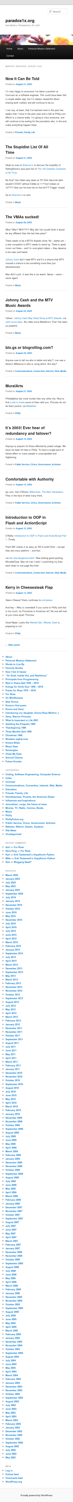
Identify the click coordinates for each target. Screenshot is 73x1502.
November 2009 (13, 1121)
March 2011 (11, 1061)
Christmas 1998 (13, 735)
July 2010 (10, 1091)
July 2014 (10, 957)
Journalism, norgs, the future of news (26, 804)
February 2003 (13, 1423)
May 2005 (10, 1323)
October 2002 (12, 1438)
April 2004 (10, 1371)
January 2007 (12, 1248)
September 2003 (14, 1397)
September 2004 (14, 1353)
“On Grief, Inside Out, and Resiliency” (26, 675)
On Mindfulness (14, 697)
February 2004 (13, 1379)
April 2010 (10, 1102)
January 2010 (12, 1114)
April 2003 (10, 1416)
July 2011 (10, 1046)
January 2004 (12, 1382)
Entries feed (12, 1474)
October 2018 (12, 908)
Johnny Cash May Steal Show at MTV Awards (38, 318)
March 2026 (11, 875)
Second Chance (14, 757)
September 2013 (14, 972)
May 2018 (10, 916)
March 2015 (11, 942)
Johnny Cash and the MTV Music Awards (29, 302)
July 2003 (10, 1405)
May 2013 (10, 975)
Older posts (12, 644)
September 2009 (14, 1128)
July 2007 (10, 1226)
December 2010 (13, 1072)
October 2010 (12, 1080)
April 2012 (10, 1013)
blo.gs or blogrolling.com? (29, 347)
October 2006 (12, 1259)
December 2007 (13, 1207)
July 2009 (10, 1136)
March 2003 (11, 1420)
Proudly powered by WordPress (36, 1495)
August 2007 (12, 1222)
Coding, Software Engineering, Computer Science (32, 774)
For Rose (10, 694)
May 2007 (10, 1233)
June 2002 (10, 1453)
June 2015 (10, 934)
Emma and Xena (14, 709)
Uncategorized (13, 834)
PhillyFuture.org (14, 819)
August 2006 (12, 1267)
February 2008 (13, 1199)
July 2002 (10, 1450)
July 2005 (10, 1315)
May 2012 (10, 1009)
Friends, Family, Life (25, 132)
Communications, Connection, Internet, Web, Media (40, 371)
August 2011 (12, 1043)
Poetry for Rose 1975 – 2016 (20, 690)
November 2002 (13, 1435)
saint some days (14, 321)
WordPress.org (13, 1481)
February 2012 (13, 1020)
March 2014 (11, 964)
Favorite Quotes (14, 668)
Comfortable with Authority (29, 479)
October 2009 (12, 1125)
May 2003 (10, 1412)
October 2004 (12, 1349)
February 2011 (13, 1065)
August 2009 (12, 1132)
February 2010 (13, 1110)
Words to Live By (14, 664)
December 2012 (13, 987)
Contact (10, 55)
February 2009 (13, 1155)
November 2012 (13, 990)
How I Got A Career (15, 671)
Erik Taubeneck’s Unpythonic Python (34, 854)
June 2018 (10, 912)
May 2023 (10, 886)
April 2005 (10, 1326)
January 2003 (12, 1427)
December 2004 (13, 1341)
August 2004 (12, 1356)
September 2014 (14, 953)
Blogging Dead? (23, 862)
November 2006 (13, 1255)
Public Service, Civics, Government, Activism (38, 464)
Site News (10, 830)
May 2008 (10, 1188)
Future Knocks (13, 761)
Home (9, 48)
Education (11, 789)
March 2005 (11, 1330)
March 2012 (11, 1016)
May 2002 (10, 1457)
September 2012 (14, 998)
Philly (18, 413)
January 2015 (12, 949)
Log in (9, 1470)
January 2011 (12, 1069)
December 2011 (13, 1028)
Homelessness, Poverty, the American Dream (30, 796)
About (20, 48)
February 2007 (13, 1244)
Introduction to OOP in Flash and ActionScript (26, 520)
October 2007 (12, 1214)
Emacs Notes (12, 742)
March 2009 (11, 1151)
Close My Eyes (13, 753)
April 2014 (10, 960)
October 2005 (12, 1304)
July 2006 (10, 1270)
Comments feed (14, 1478)
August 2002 (12, 1446)
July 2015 (10, 931)
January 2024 (12, 878)
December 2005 (13, 1297)
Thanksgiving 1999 (15, 727)
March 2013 (11, 979)
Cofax (8, 778)
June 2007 (10, 1229)
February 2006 (13, 1289)
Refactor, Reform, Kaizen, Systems (24, 826)
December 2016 (13, 919)
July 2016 (10, 923)
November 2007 (13, 1211)
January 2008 (12, 1203)
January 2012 (12, 1024)
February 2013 (13, 983)
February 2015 (13, 946)
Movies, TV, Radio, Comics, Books (24, 808)
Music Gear (11, 746)
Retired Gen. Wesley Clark (43, 622)
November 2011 (13, 1031)
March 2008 (11, 1196)
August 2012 (12, 1002)
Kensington (11, 750)
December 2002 (13, 1431)
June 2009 (10, 1140)
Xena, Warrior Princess (18, 716)
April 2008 (10, 1192)
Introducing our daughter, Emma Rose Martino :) (32, 712)
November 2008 (13, 1166)
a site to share (17, 402)
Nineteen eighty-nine (16, 739)
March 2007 (11, 1241)
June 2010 (10, 1095)
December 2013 (13, 968)
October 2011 (12, 1035)
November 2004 (13, 1345)
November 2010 (13, 1076)
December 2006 (13, 1252)
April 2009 (10, 1147)
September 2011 (14, 1039)
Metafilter (31, 406)
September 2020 (14, 893)
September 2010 (14, 1084)
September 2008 (14, 1173)
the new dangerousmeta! (21, 558)
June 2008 (10, 1185)
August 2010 (12, 1087)
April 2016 (10, 927)
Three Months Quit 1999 (18, 731)
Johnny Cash (12, 259)
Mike (8, 858)
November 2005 (13, 1300)
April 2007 (10, 1237)
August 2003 (12, 1401)
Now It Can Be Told (22, 78)
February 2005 (13, 1334)
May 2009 (10, 1144)
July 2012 (10, 1005)
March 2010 (11, 1106)
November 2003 (13, 1390)
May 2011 (10, 1054)
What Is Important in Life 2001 (21, 720)
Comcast (10, 781)
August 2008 (12, 1177)
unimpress (47, 600)
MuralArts (14, 385)
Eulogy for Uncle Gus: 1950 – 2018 (24, 686)
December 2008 (13, 1162)
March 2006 (11, 1285)
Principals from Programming (21, 679)
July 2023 (10, 882)
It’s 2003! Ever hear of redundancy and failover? (28, 430)
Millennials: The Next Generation (46, 491)
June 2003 (10, 1408)
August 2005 (12, 1311)
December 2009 (13, 1117)
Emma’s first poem (15, 705)
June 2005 (10, 1319)
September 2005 (14, 1308)
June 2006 (10, 1274)
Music (18, 202)
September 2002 (14, 1442)
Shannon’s (28, 165)
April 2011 (10, 1058)
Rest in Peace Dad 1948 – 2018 (22, 683)
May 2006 (10, 1278)
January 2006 (12, 1293)
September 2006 (14, 1263)
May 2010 (10, 1099)
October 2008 (12, 1169)
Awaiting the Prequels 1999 (20, 724)
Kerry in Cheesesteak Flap (29, 587)
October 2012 (12, 994)
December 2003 (13, 1386)
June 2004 (10, 1364)
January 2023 (12, 890)
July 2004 (10, 1360)
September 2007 (14, 1218)
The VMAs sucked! (22, 216)
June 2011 (10, 1050)
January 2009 (12, 1158)
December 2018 (13, 905)
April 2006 (10, 1282)
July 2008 (10, 1181)
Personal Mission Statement (41, 48)
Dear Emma (11, 701)
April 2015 (10, 938)
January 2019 (12, 901)
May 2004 (10, 1367)
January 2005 (12, 1338)
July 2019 (10, 897)
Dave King (11, 850)
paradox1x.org (20, 20)
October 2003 (12, 1394)
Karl (7, 847)
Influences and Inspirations (20, 800)
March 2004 (11, 1375)
